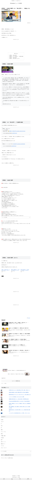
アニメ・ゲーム (3, 431)
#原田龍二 (10, 131)
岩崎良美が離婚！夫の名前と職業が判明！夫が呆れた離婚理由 (19, 392)
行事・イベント (3, 441)
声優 (1, 433)
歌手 (1, 439)
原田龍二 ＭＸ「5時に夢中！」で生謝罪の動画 (16, 56)
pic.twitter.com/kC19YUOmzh (20, 131)
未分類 (2, 419)
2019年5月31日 (14, 133)
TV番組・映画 (3, 435)
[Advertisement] (16, 25)
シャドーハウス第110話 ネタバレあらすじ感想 (16, 396)
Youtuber (2, 437)
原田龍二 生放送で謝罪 (13, 55)
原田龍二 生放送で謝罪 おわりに (15, 58)
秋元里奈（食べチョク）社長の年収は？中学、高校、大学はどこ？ (19, 390)
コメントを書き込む (16, 380)
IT (1, 423)
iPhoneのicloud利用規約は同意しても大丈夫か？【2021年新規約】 (19, 401)
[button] (30, 451)
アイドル (2, 445)
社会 (1, 425)
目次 (15, 53)
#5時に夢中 (14, 131)
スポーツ (2, 421)
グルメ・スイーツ (4, 447)
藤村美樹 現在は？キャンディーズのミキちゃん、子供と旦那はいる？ (20, 394)
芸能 (1, 429)
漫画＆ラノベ (3, 443)
